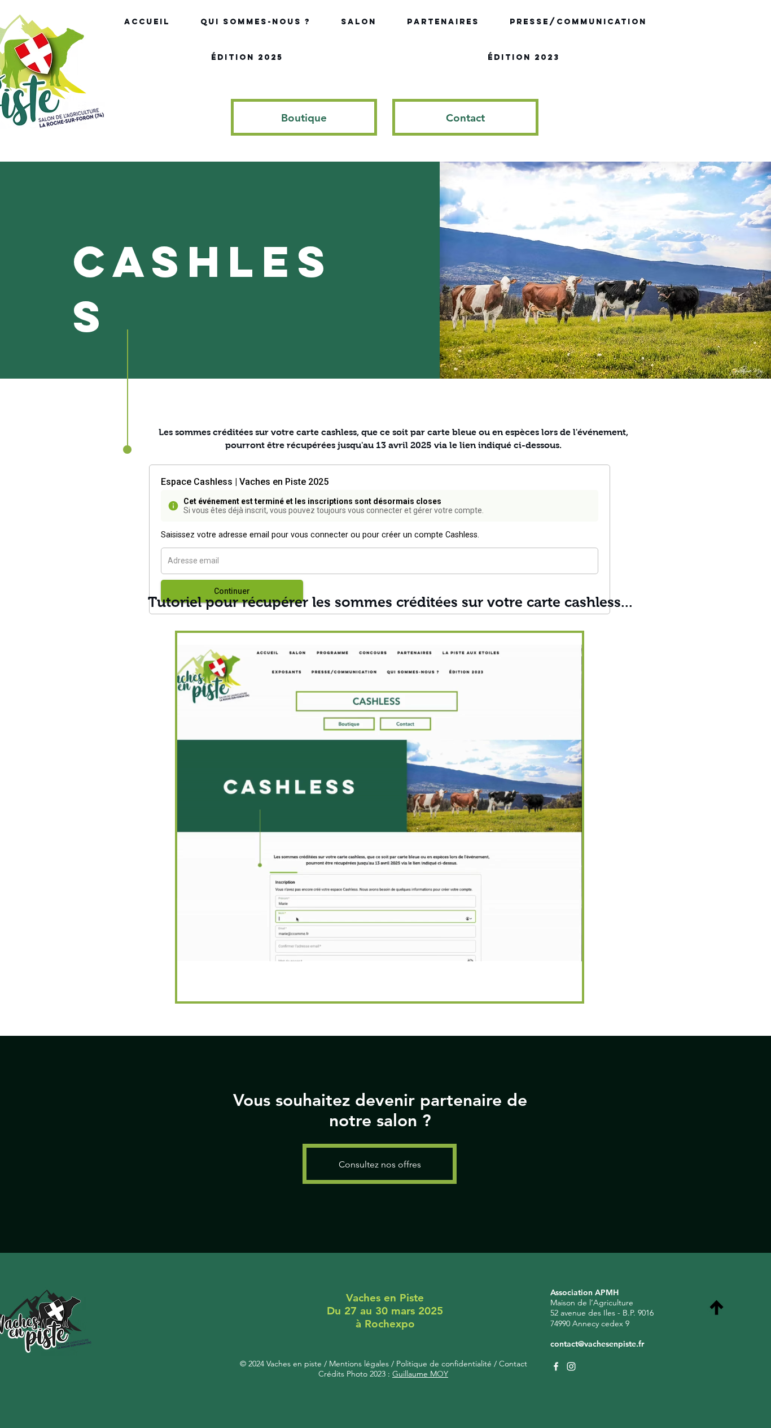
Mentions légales (360, 1363)
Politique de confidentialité (443, 1363)
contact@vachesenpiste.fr (597, 1344)
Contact (512, 1363)
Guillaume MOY (420, 1374)
